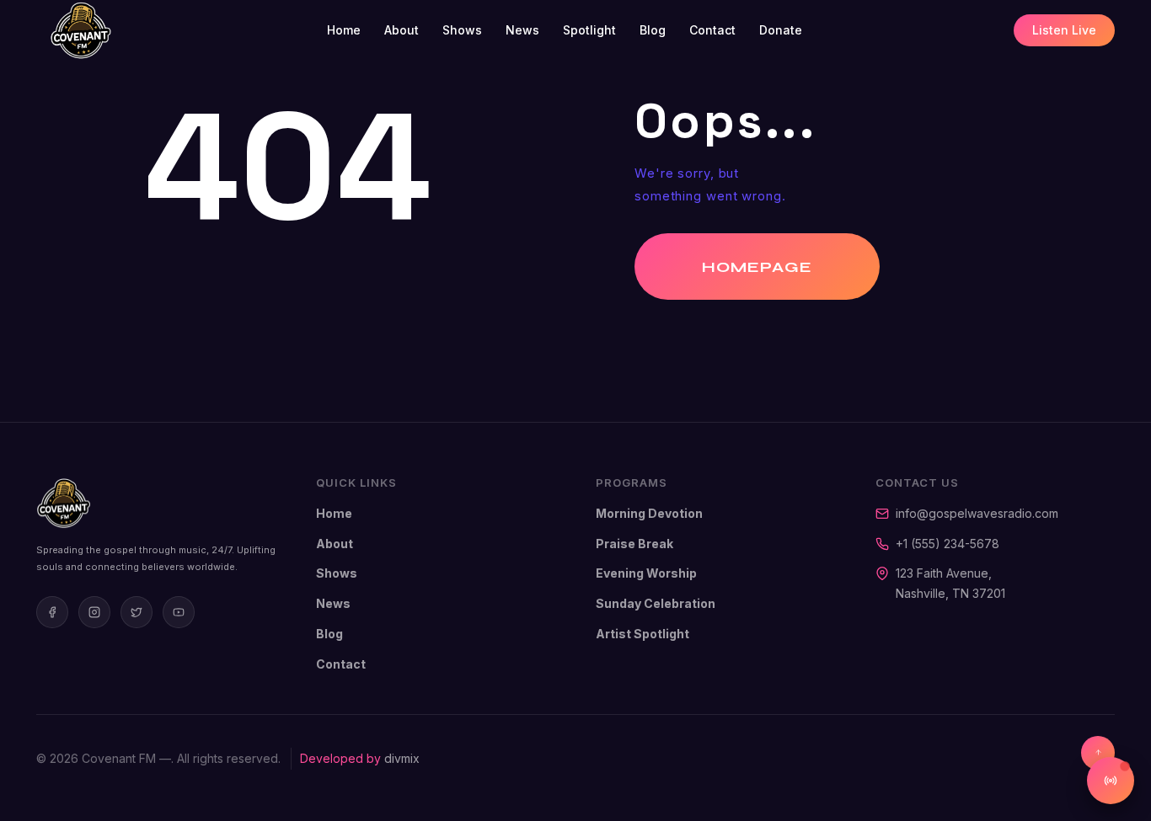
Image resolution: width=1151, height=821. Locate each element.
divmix (402, 758)
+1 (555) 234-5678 (947, 543)
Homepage (757, 267)
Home (344, 30)
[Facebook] (52, 612)
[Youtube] (179, 612)
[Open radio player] (1110, 780)
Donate (780, 30)
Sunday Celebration (655, 603)
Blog (653, 30)
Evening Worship (646, 573)
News (522, 30)
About (401, 30)
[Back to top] (1098, 753)
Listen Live (1064, 30)
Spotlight (589, 30)
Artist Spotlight (642, 633)
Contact (712, 30)
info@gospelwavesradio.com (977, 513)
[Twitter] (136, 612)
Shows (462, 30)
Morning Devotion (649, 513)
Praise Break (634, 543)
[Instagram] (94, 612)
